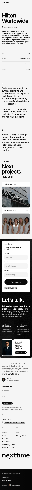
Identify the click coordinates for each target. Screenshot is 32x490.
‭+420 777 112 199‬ (8, 420)
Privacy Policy (14, 288)
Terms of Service (6, 480)
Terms (7, 288)
